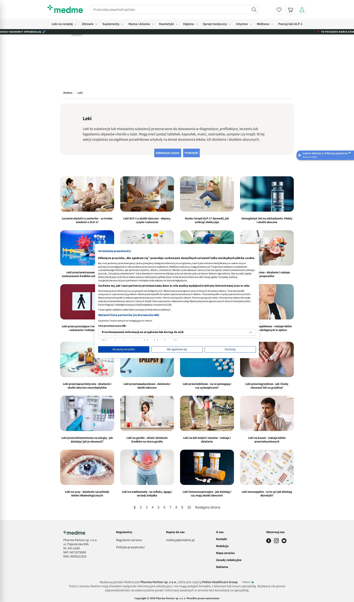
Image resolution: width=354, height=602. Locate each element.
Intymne (242, 24)
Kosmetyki (166, 24)
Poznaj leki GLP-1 (290, 24)
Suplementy (111, 24)
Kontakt (221, 539)
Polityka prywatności (130, 547)
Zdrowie (87, 24)
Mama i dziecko (139, 24)
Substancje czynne (167, 153)
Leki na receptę (62, 24)
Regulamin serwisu (129, 540)
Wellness (263, 24)
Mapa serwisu (225, 553)
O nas (220, 532)
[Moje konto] (301, 9)
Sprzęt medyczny (215, 24)
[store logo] (65, 9)
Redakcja (222, 546)
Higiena (188, 24)
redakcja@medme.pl (180, 540)
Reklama (222, 567)
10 (189, 507)
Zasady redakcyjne (229, 560)
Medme (67, 93)
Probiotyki (191, 153)
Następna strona (207, 508)
